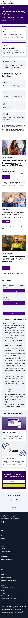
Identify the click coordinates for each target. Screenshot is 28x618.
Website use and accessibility (7, 595)
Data (7, 7)
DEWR (2, 569)
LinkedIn (2, 522)
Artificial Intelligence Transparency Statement (11, 598)
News (2, 533)
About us (3, 548)
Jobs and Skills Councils (6, 572)
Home (3, 7)
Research (3, 538)
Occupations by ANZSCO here (12, 67)
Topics (2, 541)
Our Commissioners (5, 551)
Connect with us (4, 556)
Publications (4, 535)
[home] (7, 2)
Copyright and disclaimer (6, 593)
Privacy (3, 590)
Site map (3, 562)
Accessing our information (7, 587)
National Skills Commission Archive (8, 580)
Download (12, 291)
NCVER (2, 574)
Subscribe (14, 486)
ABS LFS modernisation (18, 367)
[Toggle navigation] (26, 2)
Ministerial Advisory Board (7, 559)
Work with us (4, 554)
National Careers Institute (6, 577)
